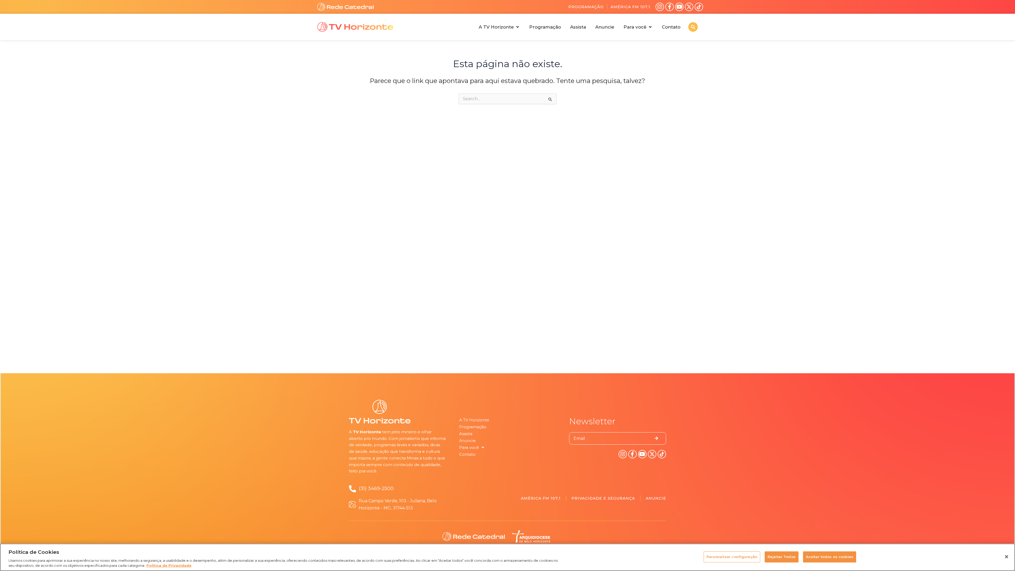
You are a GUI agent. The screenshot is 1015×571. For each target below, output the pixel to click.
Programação (586, 6)
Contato (467, 454)
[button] (499, 27)
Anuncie (467, 440)
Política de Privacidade (168, 565)
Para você (469, 447)
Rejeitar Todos (782, 557)
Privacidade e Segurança (603, 498)
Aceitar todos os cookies (829, 557)
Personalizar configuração (732, 557)
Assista (465, 433)
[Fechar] (1006, 557)
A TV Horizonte (474, 419)
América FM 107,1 (630, 6)
